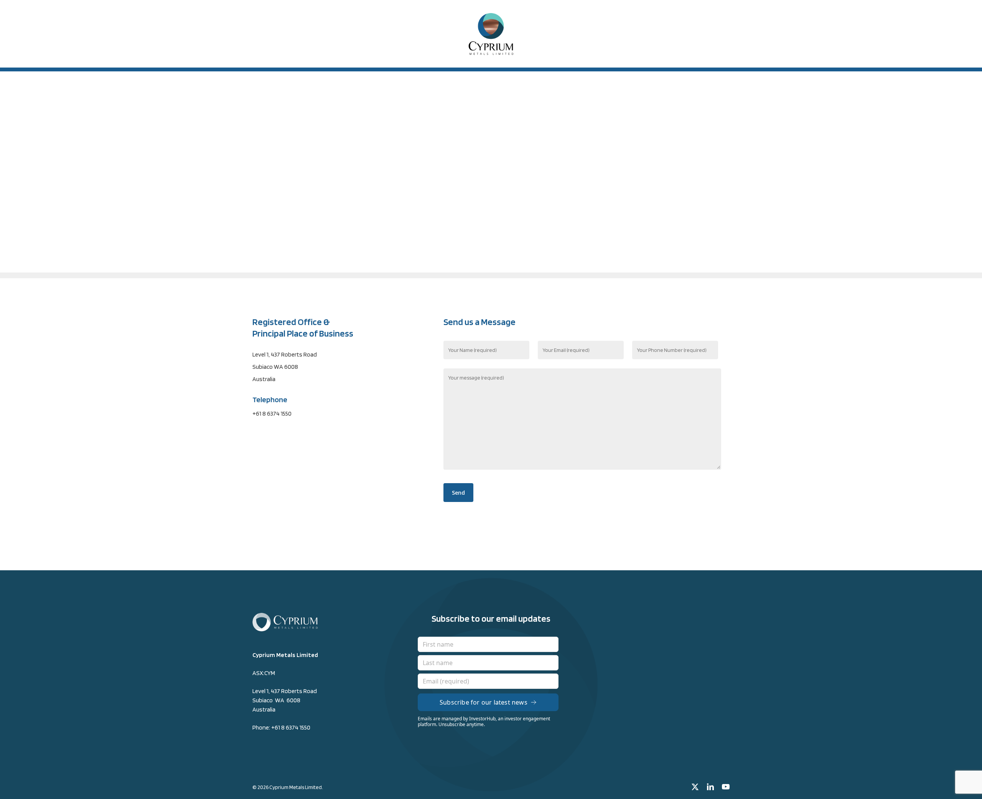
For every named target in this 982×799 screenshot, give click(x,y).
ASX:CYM (263, 673)
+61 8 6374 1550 (290, 727)
